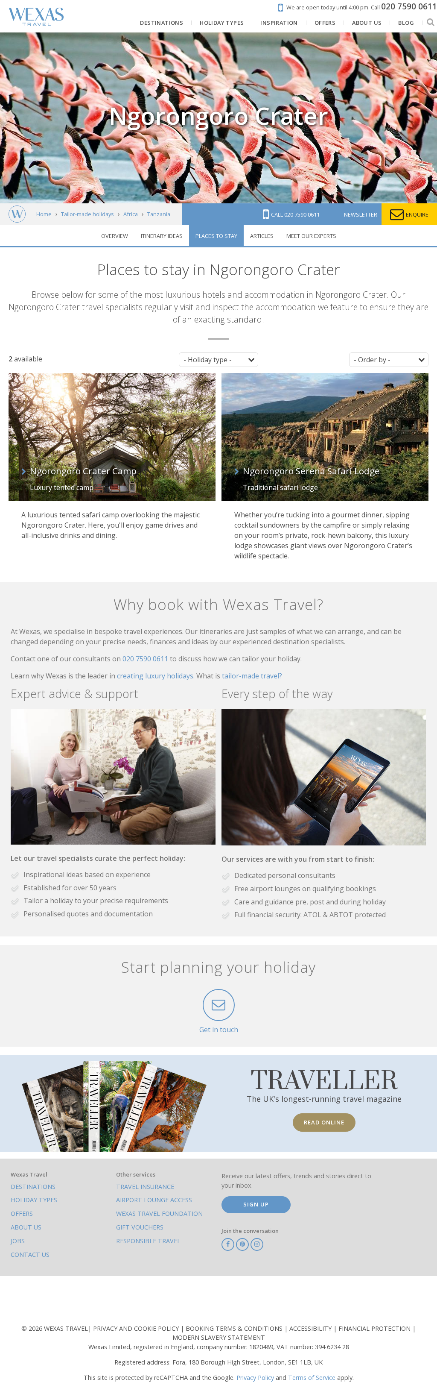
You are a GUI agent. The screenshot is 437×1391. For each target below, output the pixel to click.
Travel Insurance (145, 1187)
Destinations (33, 1187)
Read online (324, 1122)
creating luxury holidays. (156, 676)
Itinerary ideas (162, 236)
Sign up (256, 1204)
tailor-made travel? (252, 676)
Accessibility (311, 1328)
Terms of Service (311, 1377)
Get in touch (218, 1029)
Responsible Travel (148, 1241)
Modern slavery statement (218, 1337)
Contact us (30, 1254)
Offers (22, 1213)
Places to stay (216, 236)
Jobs (18, 1241)
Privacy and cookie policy (137, 1328)
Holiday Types (34, 1200)
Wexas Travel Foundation (159, 1213)
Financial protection (375, 1328)
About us (26, 1227)
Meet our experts (311, 236)
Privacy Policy (255, 1377)
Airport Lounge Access (154, 1200)
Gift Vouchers (139, 1227)
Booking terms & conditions (235, 1328)
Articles (262, 236)
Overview (114, 236)
